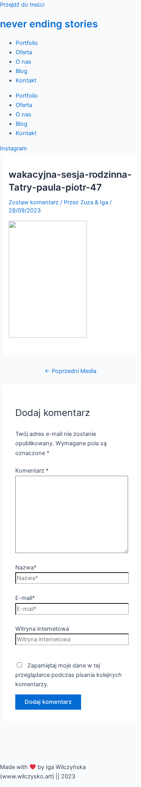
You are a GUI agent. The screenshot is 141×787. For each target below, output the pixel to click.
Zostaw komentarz (34, 202)
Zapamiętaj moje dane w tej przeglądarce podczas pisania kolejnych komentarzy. (68, 675)
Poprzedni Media (70, 371)
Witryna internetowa (42, 628)
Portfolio (27, 42)
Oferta (24, 52)
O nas (23, 61)
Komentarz (32, 470)
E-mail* (25, 597)
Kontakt (26, 80)
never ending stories (49, 24)
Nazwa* (25, 567)
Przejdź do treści (22, 4)
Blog (21, 71)
